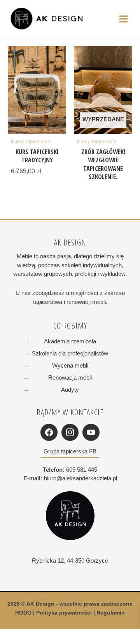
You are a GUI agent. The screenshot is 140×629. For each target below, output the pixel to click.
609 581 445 (81, 469)
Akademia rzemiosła (70, 341)
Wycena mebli (70, 365)
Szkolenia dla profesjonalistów (70, 353)
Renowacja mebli (70, 377)
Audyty (70, 389)
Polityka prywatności (64, 613)
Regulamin (110, 613)
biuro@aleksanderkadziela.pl (80, 478)
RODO (23, 613)
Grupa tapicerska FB (70, 451)
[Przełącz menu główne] (123, 18)
